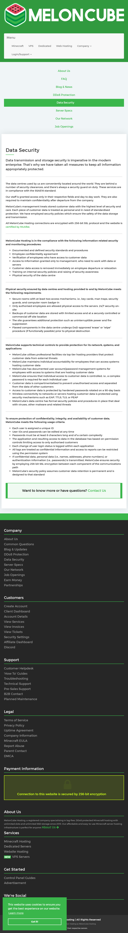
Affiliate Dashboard (18, 642)
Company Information (20, 735)
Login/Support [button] (21, 54)
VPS (30, 46)
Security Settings (16, 637)
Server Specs (64, 110)
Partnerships (13, 585)
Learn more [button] (16, 913)
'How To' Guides (15, 673)
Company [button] (83, 46)
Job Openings (64, 126)
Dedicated (44, 46)
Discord (9, 647)
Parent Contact (15, 751)
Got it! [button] (34, 921)
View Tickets (13, 632)
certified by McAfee (18, 226)
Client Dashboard (17, 611)
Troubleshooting (16, 678)
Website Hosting (16, 851)
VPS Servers (17, 857)
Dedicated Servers (17, 846)
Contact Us (97, 491)
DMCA (9, 756)
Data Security (65, 102)
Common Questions (19, 544)
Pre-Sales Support (17, 689)
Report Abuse (14, 746)
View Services (14, 622)
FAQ (64, 79)
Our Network (64, 118)
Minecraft (18, 46)
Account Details (16, 616)
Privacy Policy (14, 725)
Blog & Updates (15, 549)
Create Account (15, 606)
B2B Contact (13, 694)
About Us (64, 71)
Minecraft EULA (15, 741)
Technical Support (17, 684)
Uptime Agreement (18, 730)
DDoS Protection (64, 95)
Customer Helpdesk (19, 668)
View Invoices (14, 627)
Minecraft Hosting (17, 841)
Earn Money (13, 580)
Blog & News (64, 87)
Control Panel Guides (19, 878)
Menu (11, 38)
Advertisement (15, 883)
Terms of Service (16, 720)
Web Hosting (64, 46)
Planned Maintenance (20, 699)
